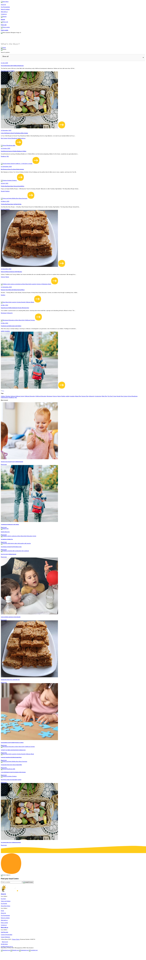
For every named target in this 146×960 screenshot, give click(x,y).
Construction (98, 396)
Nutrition (7, 191)
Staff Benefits (4, 932)
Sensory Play (84, 396)
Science (3, 276)
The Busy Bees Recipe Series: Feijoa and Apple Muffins (12, 186)
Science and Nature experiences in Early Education (11, 271)
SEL (8, 156)
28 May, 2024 (4, 305)
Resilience (3, 156)
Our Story (3, 898)
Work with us (4, 920)
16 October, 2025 (5, 148)
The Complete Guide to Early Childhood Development (12, 65)
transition (7, 331)
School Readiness (12, 138)
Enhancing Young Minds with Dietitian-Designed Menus (13, 289)
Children (12, 70)
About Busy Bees (5, 905)
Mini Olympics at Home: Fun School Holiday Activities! (12, 169)
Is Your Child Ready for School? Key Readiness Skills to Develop (14, 133)
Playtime (8, 396)
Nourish (3, 191)
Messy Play (78, 396)
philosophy (10, 313)
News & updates (5, 917)
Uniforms (12, 396)
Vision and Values (5, 901)
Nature (7, 276)
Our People (4, 903)
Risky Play (104, 396)
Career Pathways (5, 937)
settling (3, 331)
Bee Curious (4, 138)
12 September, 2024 (6, 287)
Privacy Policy (16, 939)
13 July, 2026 (4, 62)
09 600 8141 (4, 944)
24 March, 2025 (5, 201)
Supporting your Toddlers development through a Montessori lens (15, 307)
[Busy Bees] (4, 1)
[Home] (3, 47)
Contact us (4, 925)
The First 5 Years (5, 70)
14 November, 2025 (6, 130)
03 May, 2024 (4, 323)
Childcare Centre (19, 396)
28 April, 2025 (4, 183)
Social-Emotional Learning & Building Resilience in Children (13, 151)
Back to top (5, 941)
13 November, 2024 (6, 268)
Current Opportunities (6, 934)
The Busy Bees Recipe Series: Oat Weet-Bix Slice (11, 204)
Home (2, 910)
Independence (21, 138)
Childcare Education (29, 396)
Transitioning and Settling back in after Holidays (11, 325)
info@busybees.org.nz (7, 946)
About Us (3, 913)
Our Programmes (5, 915)
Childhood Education (40, 396)
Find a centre (4, 922)
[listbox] (73, 57)
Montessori (4, 313)
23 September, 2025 (6, 166)
